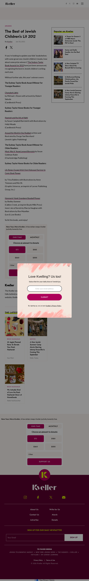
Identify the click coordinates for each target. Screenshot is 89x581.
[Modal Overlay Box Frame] (44, 290)
